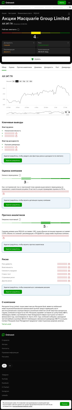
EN (10, 366)
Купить (37, 59)
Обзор (4, 67)
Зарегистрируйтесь (13, 160)
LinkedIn (5, 395)
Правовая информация (10, 352)
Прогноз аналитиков (24, 67)
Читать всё (6, 324)
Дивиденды (66, 67)
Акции (4, 13)
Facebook (5, 383)
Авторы (4, 344)
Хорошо (64, 404)
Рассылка (5, 357)
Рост (57, 67)
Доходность (48, 67)
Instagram (5, 391)
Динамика (38, 67)
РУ (4, 366)
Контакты (5, 348)
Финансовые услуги (25, 13)
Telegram (5, 375)
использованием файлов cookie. (22, 406)
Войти (62, 3)
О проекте (5, 340)
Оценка (11, 67)
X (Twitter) (5, 387)
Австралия (12, 13)
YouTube (5, 379)
